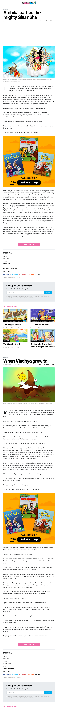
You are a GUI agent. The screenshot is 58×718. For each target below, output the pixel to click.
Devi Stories (6, 268)
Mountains (11, 668)
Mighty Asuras (13, 268)
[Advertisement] (29, 33)
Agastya (5, 668)
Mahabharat (34, 340)
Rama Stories (13, 321)
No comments (8, 21)
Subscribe (48, 292)
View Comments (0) (29, 244)
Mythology (6, 9)
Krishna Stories (44, 321)
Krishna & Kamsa (35, 321)
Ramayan (20, 321)
